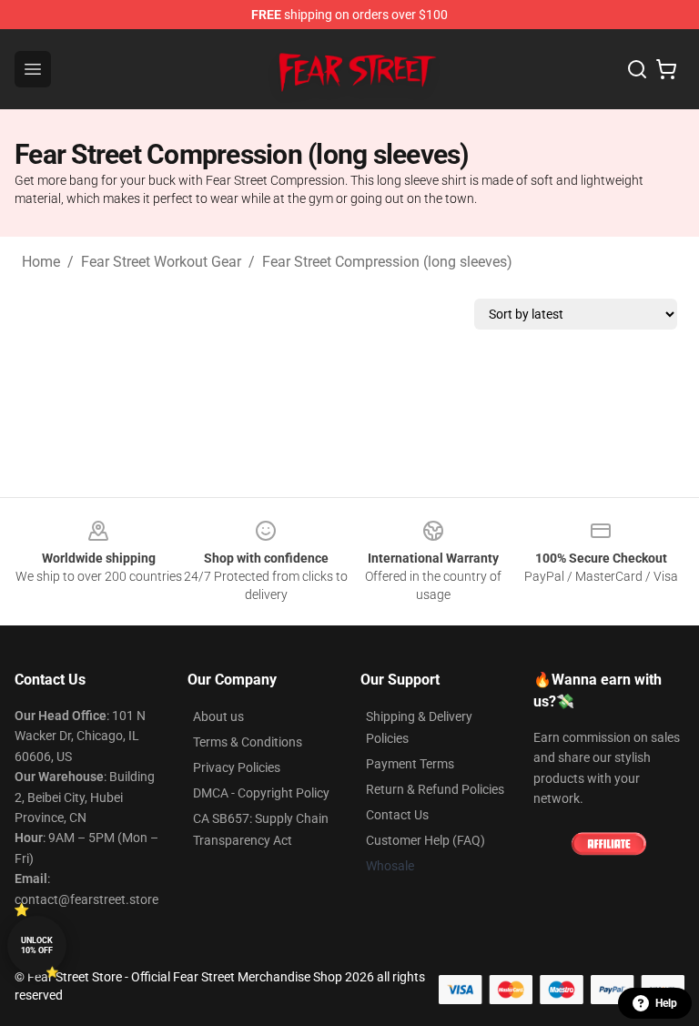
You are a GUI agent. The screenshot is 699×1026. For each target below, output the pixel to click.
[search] (637, 69)
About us (218, 716)
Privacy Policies (236, 767)
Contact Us (397, 815)
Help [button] (666, 1003)
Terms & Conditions (247, 742)
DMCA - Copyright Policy (261, 793)
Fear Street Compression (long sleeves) (387, 261)
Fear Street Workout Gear (161, 261)
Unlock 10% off (37, 945)
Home (41, 261)
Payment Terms (410, 764)
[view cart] (666, 69)
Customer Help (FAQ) (425, 840)
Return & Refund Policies (435, 789)
